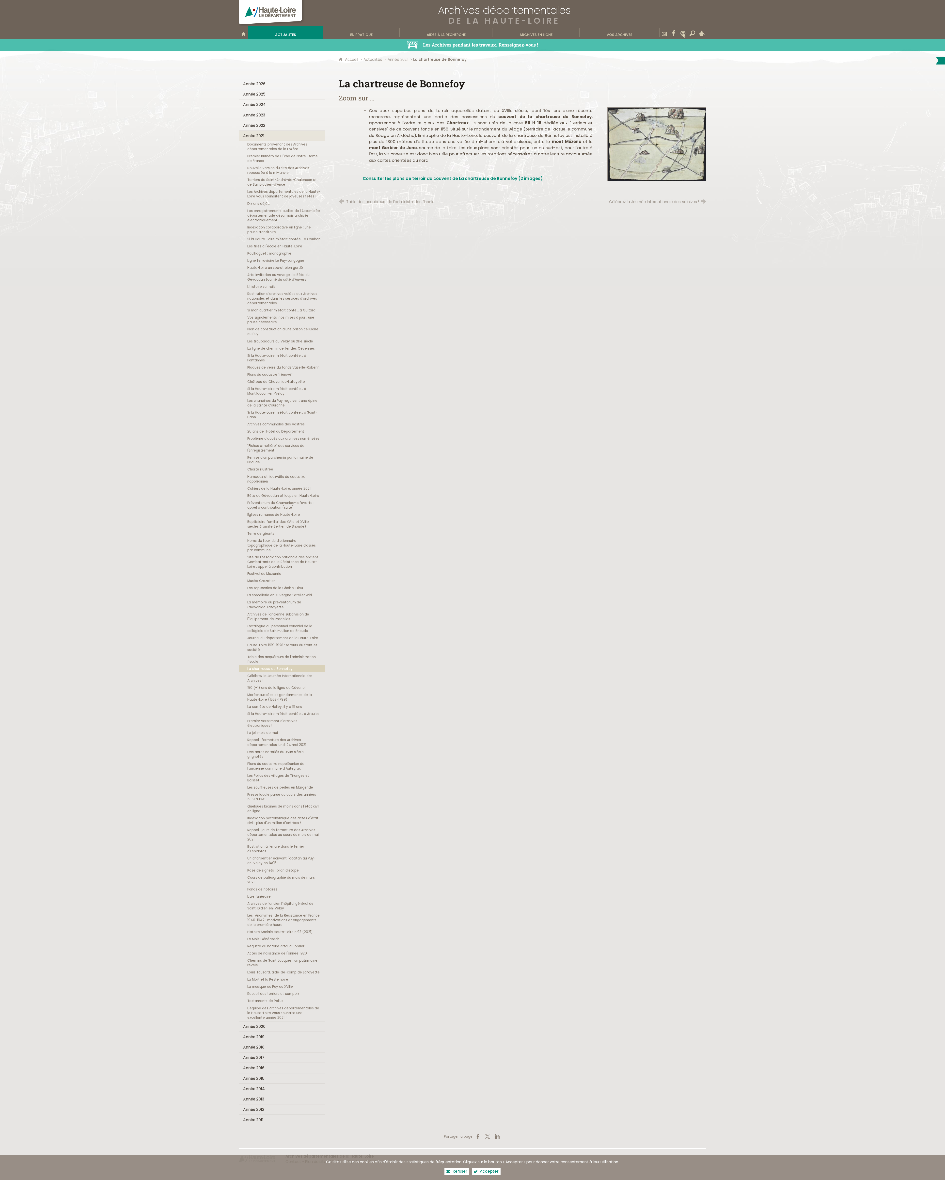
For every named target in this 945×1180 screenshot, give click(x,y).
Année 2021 (398, 59)
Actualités (372, 59)
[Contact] (664, 32)
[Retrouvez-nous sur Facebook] (673, 32)
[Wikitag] (683, 32)
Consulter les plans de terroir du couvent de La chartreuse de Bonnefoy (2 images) (453, 178)
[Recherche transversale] (692, 32)
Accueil (352, 59)
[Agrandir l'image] (656, 144)
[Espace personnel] (701, 32)
